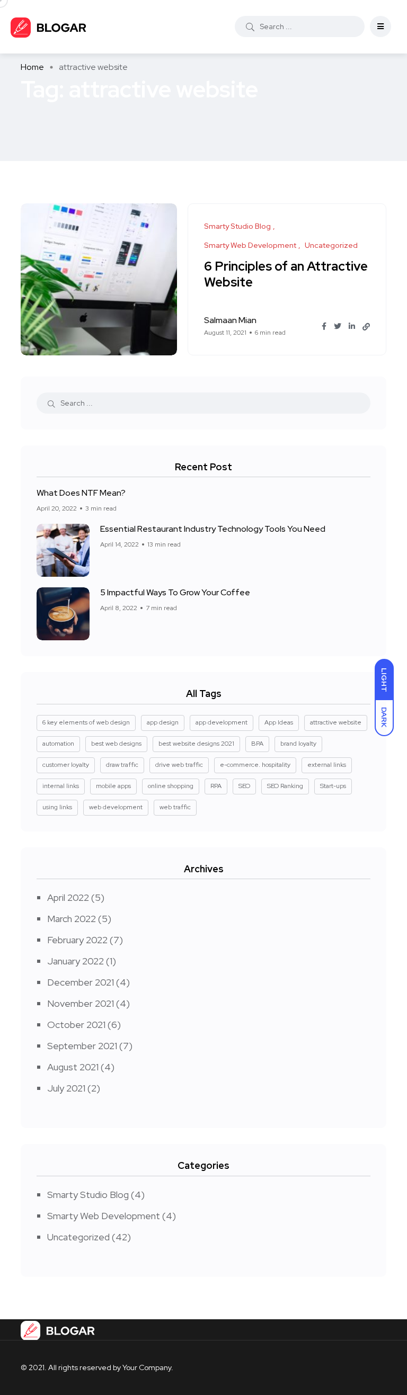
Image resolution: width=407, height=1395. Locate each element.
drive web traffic (179, 765)
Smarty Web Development (103, 1216)
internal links (60, 786)
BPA (257, 743)
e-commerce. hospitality (255, 765)
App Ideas (278, 722)
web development (116, 807)
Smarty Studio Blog (88, 1194)
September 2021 (82, 1046)
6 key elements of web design (86, 722)
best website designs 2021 (196, 743)
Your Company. (147, 1367)
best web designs (116, 743)
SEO (244, 786)
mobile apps (113, 786)
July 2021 (66, 1088)
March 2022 (71, 919)
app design (163, 722)
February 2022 (77, 940)
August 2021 (73, 1067)
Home (32, 67)
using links (57, 807)
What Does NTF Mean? (81, 492)
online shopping (170, 786)
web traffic (175, 807)
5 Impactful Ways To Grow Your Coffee (175, 592)
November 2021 (80, 1003)
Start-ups (333, 786)
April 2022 (68, 897)
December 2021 (80, 982)
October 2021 (76, 1024)
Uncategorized (78, 1237)
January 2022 (75, 961)
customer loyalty (65, 765)
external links (326, 765)
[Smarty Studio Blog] (49, 27)
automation (58, 743)
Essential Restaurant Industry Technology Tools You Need (212, 528)
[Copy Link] (366, 327)
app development (221, 722)
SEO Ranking (285, 786)
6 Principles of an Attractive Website (286, 274)
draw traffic (122, 765)
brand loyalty (298, 743)
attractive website (335, 722)
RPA (216, 786)
